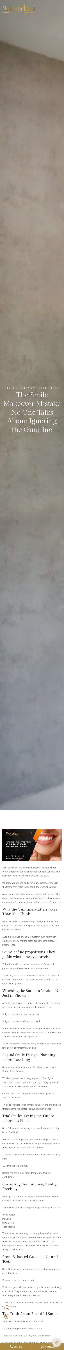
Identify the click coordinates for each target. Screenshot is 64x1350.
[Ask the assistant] (56, 1342)
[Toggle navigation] (58, 9)
